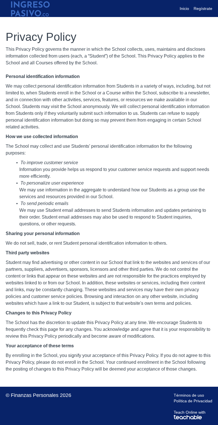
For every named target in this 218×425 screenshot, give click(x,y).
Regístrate (203, 8)
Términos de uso (189, 395)
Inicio (184, 8)
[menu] (193, 8)
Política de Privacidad (193, 401)
